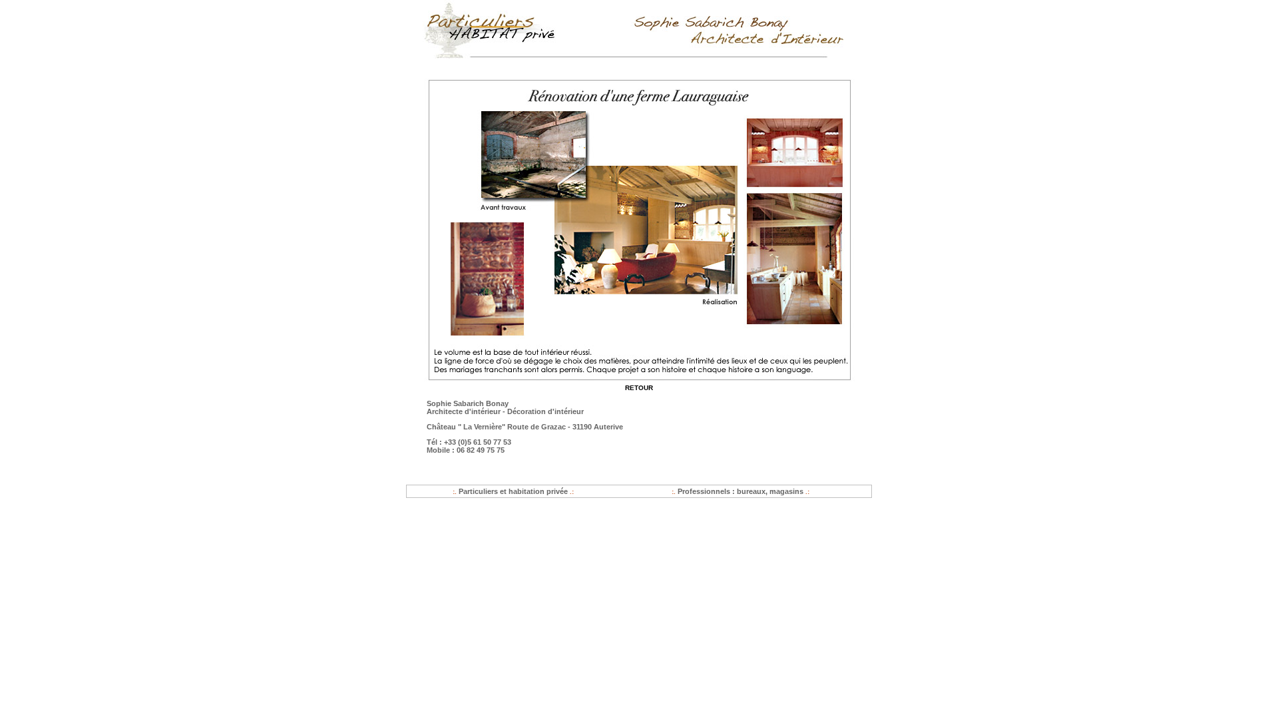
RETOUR (639, 387)
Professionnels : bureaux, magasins (740, 491)
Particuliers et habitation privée (513, 491)
